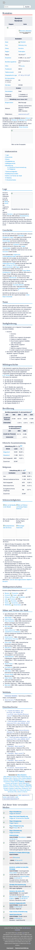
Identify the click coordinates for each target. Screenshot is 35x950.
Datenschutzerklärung (21, 948)
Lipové (20, 783)
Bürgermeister (9, 102)
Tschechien (15, 593)
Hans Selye (8, 671)
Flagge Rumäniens (14, 832)
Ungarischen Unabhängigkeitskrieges (11, 255)
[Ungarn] (12, 595)
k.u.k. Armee (6, 375)
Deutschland (17, 605)
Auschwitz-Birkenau (18, 285)
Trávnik (6, 790)
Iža (30, 780)
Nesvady (28, 785)
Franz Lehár (8, 642)
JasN (10, 857)
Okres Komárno (23, 127)
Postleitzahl (8, 69)
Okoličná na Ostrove (8, 786)
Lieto (6, 599)
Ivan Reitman (8, 667)
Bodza (18, 776)
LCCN (4, 797)
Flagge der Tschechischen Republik (19, 818)
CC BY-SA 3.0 (13, 839)
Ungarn (18, 267)
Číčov (19, 778)
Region (7, 51)
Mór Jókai (7, 626)
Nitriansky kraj (22, 45)
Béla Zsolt (7, 685)
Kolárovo (21, 781)
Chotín (23, 780)
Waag (6, 201)
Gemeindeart (8, 91)
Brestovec (6, 778)
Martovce (5, 785)
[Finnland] (9, 599)
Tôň (30, 788)
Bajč (5, 776)
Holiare (11, 780)
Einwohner (8, 58)
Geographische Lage (11, 75)
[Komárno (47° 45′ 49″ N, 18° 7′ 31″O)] (21, 33)
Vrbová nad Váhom (25, 790)
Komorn (28, 118)
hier (17, 932)
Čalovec (15, 778)
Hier (23, 932)
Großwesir (16, 244)
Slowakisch (6, 455)
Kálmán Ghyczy (9, 619)
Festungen (21, 235)
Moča (10, 785)
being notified (13, 873)
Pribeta (22, 786)
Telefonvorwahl (9, 72)
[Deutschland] (12, 605)
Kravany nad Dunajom (12, 783)
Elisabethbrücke (24, 216)
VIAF (16, 797)
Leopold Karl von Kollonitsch (12, 631)
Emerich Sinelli (9, 674)
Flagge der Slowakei (15, 813)
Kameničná (7, 781)
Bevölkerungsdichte (10, 62)
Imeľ (27, 780)
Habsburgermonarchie (9, 263)
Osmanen (5, 251)
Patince (17, 786)
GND (19, 795)
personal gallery (24, 876)
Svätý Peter (18, 788)
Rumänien (14, 601)
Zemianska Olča (12, 792)
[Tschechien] (11, 593)
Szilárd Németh (9, 656)
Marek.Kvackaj (13, 896)
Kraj (6, 45)
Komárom (10, 214)
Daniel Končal (8, 637)
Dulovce (6, 780)
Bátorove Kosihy (11, 776)
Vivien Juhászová (10, 630)
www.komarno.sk (23, 114)
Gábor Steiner (8, 678)
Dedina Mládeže (26, 778)
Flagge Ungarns (13, 823)
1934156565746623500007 (10, 799)
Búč (11, 778)
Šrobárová (25, 788)
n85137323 (10, 797)
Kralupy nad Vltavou (10, 597)
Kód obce (7, 85)
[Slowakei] (19, 42)
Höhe (6, 66)
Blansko (7, 593)
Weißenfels (8, 605)
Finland (16, 828)
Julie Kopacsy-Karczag (11, 639)
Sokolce (11, 788)
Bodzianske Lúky (26, 776)
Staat (6, 42)
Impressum (10, 948)
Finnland (12, 599)
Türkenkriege (6, 241)
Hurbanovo (17, 780)
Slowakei (22, 42)
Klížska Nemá (14, 781)
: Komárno (11, 696)
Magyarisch (6, 452)
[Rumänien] (10, 601)
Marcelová (26, 783)
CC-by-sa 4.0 (18, 860)
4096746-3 (25, 795)
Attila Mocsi (8, 647)
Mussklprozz (22, 837)
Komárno (21, 48)
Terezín (7, 603)
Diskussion (16, 857)
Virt (18, 790)
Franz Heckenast (9, 621)
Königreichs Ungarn (8, 237)
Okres (7, 48)
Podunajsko (21, 51)
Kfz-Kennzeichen (10, 78)
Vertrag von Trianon (11, 265)
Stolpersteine (21, 288)
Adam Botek (8, 617)
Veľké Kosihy (12, 790)
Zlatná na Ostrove (22, 792)
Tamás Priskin (9, 664)
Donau (6, 203)
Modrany (15, 785)
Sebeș (6, 601)
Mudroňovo (22, 785)
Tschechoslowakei (8, 267)
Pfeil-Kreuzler (12, 277)
